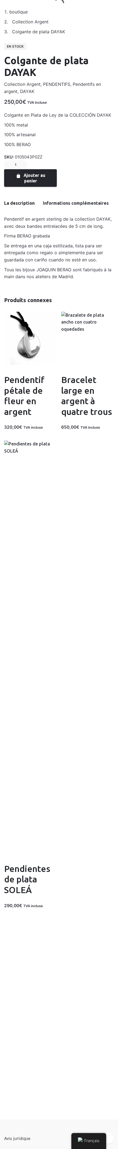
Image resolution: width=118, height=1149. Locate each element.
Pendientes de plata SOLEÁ (27, 879)
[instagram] (108, 1137)
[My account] (80, 11)
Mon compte (40, 11)
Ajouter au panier (34, 178)
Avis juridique (17, 1138)
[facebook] (14, 154)
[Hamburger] (11, 11)
